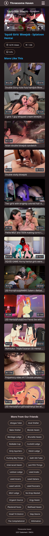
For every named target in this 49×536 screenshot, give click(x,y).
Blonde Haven (33, 430)
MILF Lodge (14, 493)
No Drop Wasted (33, 493)
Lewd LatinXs (15, 486)
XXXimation (36, 521)
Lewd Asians (15, 479)
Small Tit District (16, 514)
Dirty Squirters (15, 451)
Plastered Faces (14, 507)
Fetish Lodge (34, 451)
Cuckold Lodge (33, 444)
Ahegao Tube (16, 423)
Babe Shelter (15, 430)
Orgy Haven (34, 500)
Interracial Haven (14, 465)
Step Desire (35, 514)
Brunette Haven (35, 437)
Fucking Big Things (15, 458)
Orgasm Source (16, 500)
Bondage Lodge (14, 437)
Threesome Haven (21, 3)
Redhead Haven (35, 507)
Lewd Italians (33, 479)
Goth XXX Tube (36, 458)
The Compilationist (16, 521)
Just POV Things (35, 465)
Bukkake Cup (15, 444)
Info (11, 52)
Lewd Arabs (34, 472)
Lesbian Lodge (16, 472)
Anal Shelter (33, 423)
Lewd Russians (33, 486)
